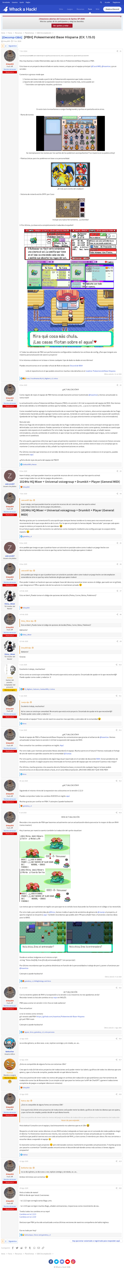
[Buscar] (101, 2)
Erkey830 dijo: (26, 648)
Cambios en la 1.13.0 (27, 1217)
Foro (90, 9)
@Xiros (52, 912)
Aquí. (62, 745)
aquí (31, 454)
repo (55, 997)
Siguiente (12, 46)
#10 (120, 665)
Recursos (80, 9)
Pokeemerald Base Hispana (104, 371)
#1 (120, 51)
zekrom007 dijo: (27, 500)
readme (89, 371)
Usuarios (15, 2)
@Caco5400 (96, 66)
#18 (120, 1094)
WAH (98, 759)
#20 (120, 1188)
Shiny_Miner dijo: (27, 621)
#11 (120, 696)
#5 (120, 543)
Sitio (61, 9)
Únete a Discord (112, 9)
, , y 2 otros (39, 689)
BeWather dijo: (26, 1168)
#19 (120, 1161)
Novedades (6, 2)
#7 (120, 591)
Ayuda (22, 2)
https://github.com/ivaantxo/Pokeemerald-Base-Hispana (60, 1016)
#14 (120, 812)
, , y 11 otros (42, 378)
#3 (120, 471)
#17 (120, 1060)
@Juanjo (67, 753)
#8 (120, 614)
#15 (120, 988)
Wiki (97, 9)
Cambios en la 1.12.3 (27, 1214)
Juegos (70, 9)
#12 (120, 730)
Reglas (28, 2)
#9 (120, 641)
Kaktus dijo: (25, 1101)
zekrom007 (10, 484)
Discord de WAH (76, 365)
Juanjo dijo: (25, 702)
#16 (120, 1039)
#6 (120, 564)
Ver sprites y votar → (62, 26)
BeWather (10, 1051)
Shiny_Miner (9, 604)
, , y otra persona (39, 1032)
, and (37, 981)
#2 (120, 385)
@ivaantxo (106, 66)
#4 (120, 494)
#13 (120, 781)
